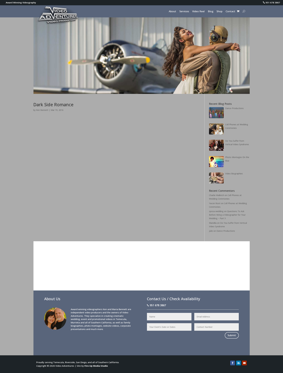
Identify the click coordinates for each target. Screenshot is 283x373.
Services (184, 11)
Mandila (213, 223)
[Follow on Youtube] (244, 363)
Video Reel (198, 11)
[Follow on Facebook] (232, 363)
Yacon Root (214, 203)
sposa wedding (216, 211)
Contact (230, 11)
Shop (219, 11)
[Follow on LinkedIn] (238, 363)
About (172, 11)
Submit (232, 335)
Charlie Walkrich (216, 195)
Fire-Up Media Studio (96, 365)
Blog (210, 11)
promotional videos (102, 319)
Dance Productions (226, 230)
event (84, 319)
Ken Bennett (42, 110)
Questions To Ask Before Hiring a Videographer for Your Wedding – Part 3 (227, 215)
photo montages (93, 325)
